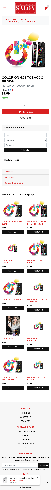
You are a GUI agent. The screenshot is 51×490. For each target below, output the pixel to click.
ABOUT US (25, 413)
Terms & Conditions (28, 469)
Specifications (10, 177)
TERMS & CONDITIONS (25, 431)
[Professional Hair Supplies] (25, 8)
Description (9, 172)
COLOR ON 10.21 (8, 338)
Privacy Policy (42, 469)
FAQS (25, 447)
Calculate (26, 150)
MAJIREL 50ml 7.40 (16, 480)
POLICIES (25, 435)
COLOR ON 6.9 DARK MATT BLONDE (12, 222)
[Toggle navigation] (5, 8)
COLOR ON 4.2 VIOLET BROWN (36, 378)
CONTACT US (25, 417)
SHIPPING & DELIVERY (26, 443)
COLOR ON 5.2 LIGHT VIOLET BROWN (10, 378)
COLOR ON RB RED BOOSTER (34, 339)
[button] (25, 118)
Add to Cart (27, 111)
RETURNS (25, 439)
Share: (5, 90)
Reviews (8, 183)
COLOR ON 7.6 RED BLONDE (34, 261)
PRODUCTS (25, 421)
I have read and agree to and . (26, 469)
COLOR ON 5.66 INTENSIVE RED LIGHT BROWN (38, 222)
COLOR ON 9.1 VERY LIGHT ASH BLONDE (38, 300)
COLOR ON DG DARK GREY (12, 299)
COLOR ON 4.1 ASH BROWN (9, 261)
